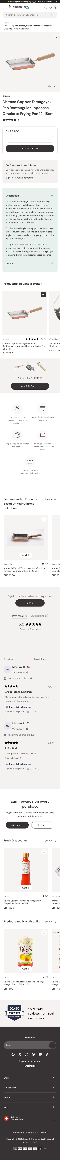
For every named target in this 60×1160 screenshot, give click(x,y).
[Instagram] (26, 1054)
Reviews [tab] (19, 616)
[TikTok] (46, 1054)
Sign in (30, 602)
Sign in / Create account (19, 177)
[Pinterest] (33, 1054)
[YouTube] (40, 1054)
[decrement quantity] (11, 139)
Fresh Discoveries (15, 840)
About (7, 1097)
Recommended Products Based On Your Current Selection (20, 503)
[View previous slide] (45, 86)
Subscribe (52, 1045)
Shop (6, 1077)
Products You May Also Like (22, 921)
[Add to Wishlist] (55, 36)
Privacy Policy (32, 1132)
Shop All (49, 499)
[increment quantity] (49, 139)
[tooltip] (18, 707)
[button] (10, 119)
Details (9, 263)
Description (12, 195)
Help (6, 1107)
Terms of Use (18, 1132)
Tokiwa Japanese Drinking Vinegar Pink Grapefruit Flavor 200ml (23, 902)
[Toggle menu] (4, 7)
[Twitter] (19, 1054)
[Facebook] (13, 1054)
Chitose (6, 96)
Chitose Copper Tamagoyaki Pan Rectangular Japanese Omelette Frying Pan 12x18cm (23, 346)
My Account (10, 1087)
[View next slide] (54, 86)
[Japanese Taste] (19, 7)
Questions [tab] (39, 616)
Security (44, 1132)
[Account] (45, 7)
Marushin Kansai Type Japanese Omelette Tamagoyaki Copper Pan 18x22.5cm (25, 569)
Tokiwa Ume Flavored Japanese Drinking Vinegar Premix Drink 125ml (24, 983)
